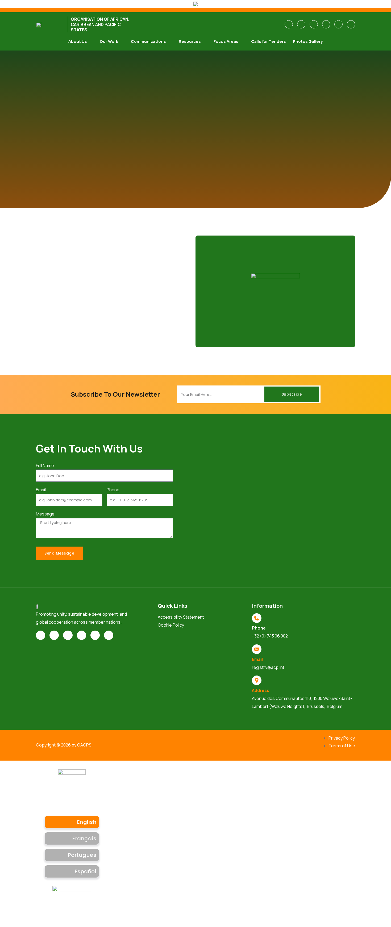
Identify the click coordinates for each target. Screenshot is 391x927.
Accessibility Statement (181, 617)
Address (260, 690)
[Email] (256, 649)
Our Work (109, 41)
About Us (77, 41)
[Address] (256, 680)
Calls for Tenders (268, 41)
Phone (113, 490)
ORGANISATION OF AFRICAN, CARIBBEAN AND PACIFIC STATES (100, 24)
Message (45, 514)
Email (41, 490)
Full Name (45, 465)
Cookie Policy (171, 625)
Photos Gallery (308, 41)
